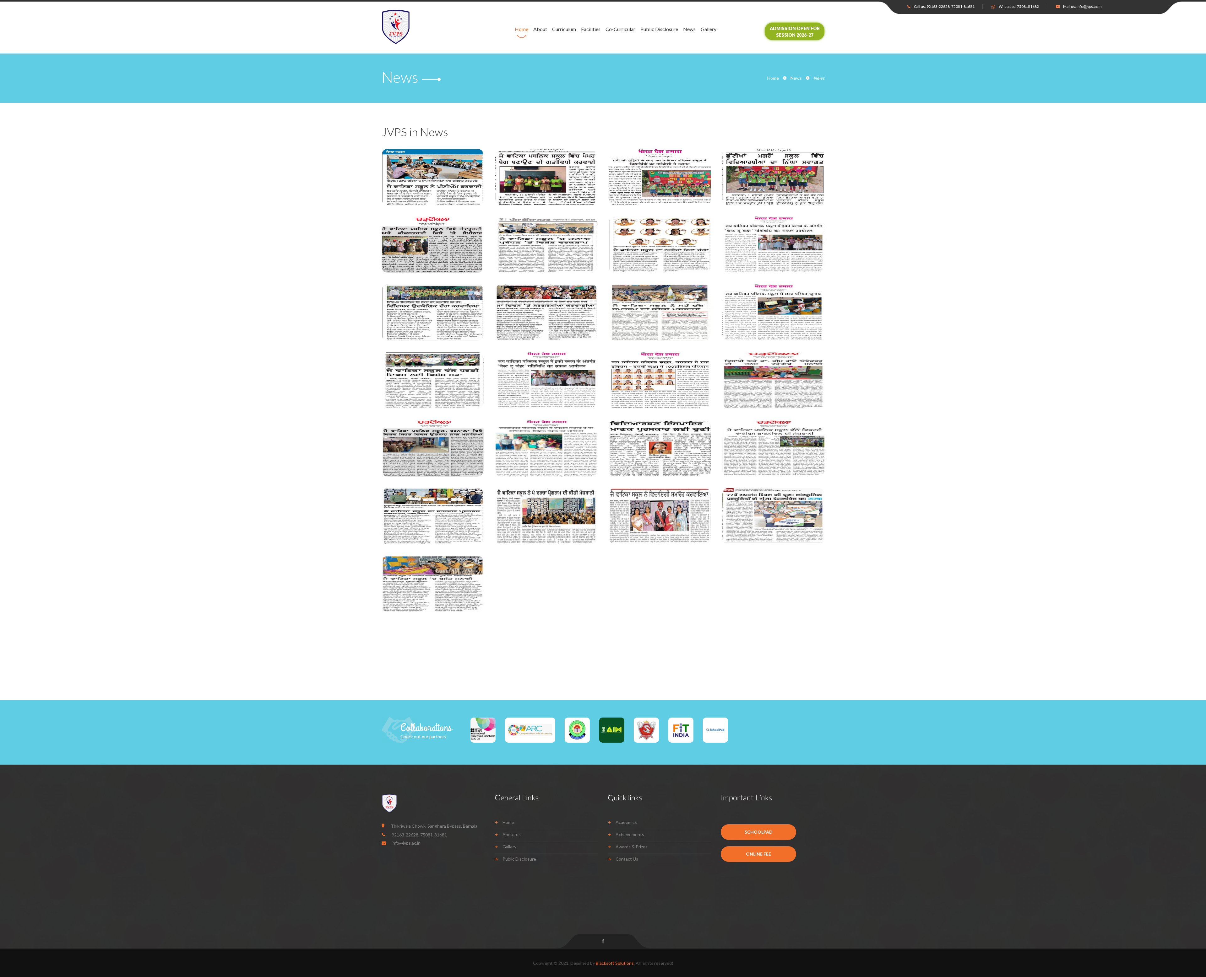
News (796, 78)
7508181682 (1028, 6)
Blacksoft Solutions (615, 963)
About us (512, 834)
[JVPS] (414, 26)
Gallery (708, 29)
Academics (626, 822)
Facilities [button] (590, 29)
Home (521, 29)
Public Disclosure (659, 29)
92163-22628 (938, 6)
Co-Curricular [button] (620, 29)
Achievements (630, 834)
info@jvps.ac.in (1089, 6)
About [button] (540, 29)
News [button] (689, 29)
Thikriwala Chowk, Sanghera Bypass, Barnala (434, 826)
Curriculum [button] (564, 29)
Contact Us (627, 859)
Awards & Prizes (632, 846)
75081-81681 (963, 6)
